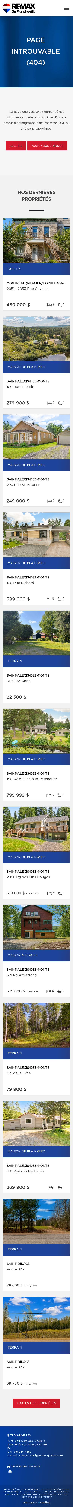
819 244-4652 (22, 1452)
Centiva (44, 1502)
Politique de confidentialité (20, 1494)
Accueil (16, 146)
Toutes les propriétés (36, 1403)
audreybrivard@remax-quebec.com (40, 1455)
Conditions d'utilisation (53, 1494)
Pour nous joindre (47, 146)
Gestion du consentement (36, 1497)
